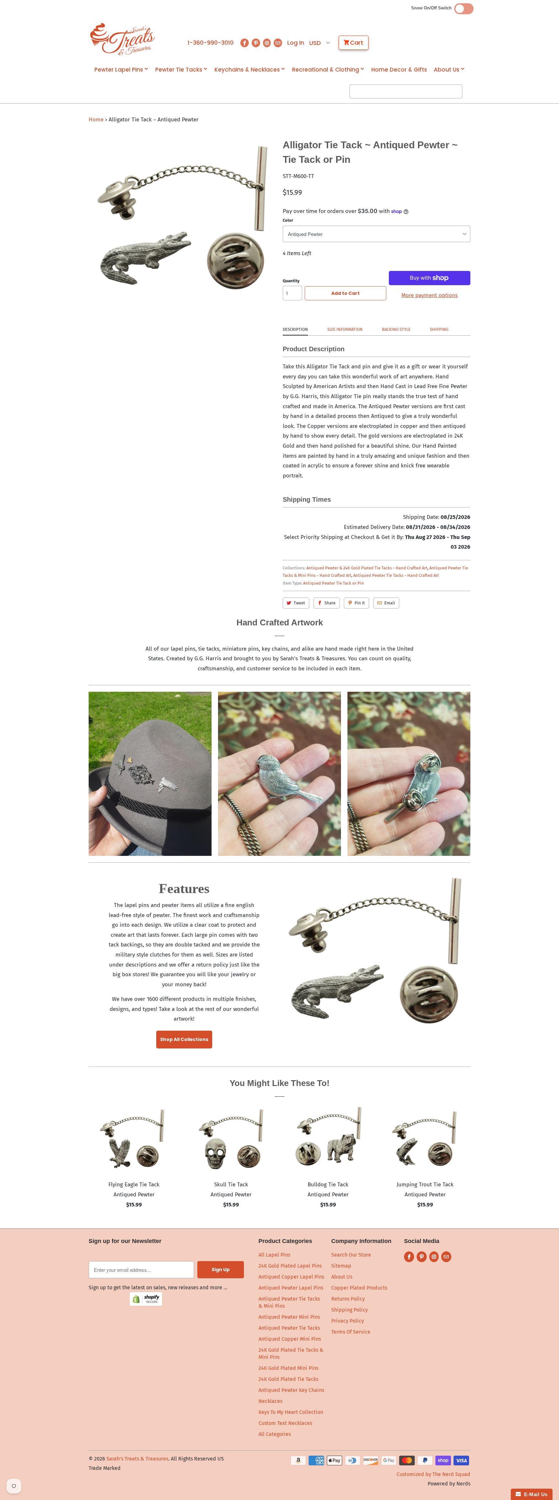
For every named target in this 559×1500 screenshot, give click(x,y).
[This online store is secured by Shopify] (145, 1304)
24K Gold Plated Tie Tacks (288, 1379)
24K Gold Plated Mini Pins (288, 1368)
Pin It (360, 602)
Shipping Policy (349, 1310)
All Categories (274, 1434)
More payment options (429, 295)
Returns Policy (348, 1299)
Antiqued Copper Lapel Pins (291, 1277)
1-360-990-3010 (211, 42)
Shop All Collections (184, 1039)
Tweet (299, 602)
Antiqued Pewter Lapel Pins (290, 1288)
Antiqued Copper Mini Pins (289, 1339)
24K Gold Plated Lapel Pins (290, 1266)
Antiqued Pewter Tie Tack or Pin (333, 583)
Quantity (291, 280)
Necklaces (270, 1401)
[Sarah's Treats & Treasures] (123, 39)
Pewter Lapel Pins (118, 69)
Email (389, 602)
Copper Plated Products (359, 1288)
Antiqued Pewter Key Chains (291, 1390)
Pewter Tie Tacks (178, 69)
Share (329, 602)
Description (295, 329)
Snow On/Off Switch (432, 8)
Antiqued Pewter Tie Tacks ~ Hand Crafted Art (396, 575)
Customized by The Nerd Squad (433, 1474)
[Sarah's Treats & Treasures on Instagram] (267, 43)
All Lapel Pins (274, 1255)
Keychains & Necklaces (247, 69)
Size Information (345, 329)
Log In (295, 42)
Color (288, 220)
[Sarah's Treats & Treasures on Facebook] (244, 43)
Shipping (439, 329)
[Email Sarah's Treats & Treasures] (278, 43)
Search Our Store (351, 1255)
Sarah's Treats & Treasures (137, 1459)
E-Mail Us (534, 1494)
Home (96, 119)
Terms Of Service (350, 1332)
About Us (446, 69)
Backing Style (396, 329)
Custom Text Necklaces (285, 1423)
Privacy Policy (347, 1321)
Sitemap (341, 1266)
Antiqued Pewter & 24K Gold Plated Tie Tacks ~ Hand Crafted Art (366, 567)
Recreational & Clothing (325, 69)
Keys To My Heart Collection (290, 1412)
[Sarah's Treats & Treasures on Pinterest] (256, 43)
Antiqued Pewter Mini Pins (289, 1317)
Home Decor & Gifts (399, 69)
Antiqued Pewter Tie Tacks (289, 1328)
